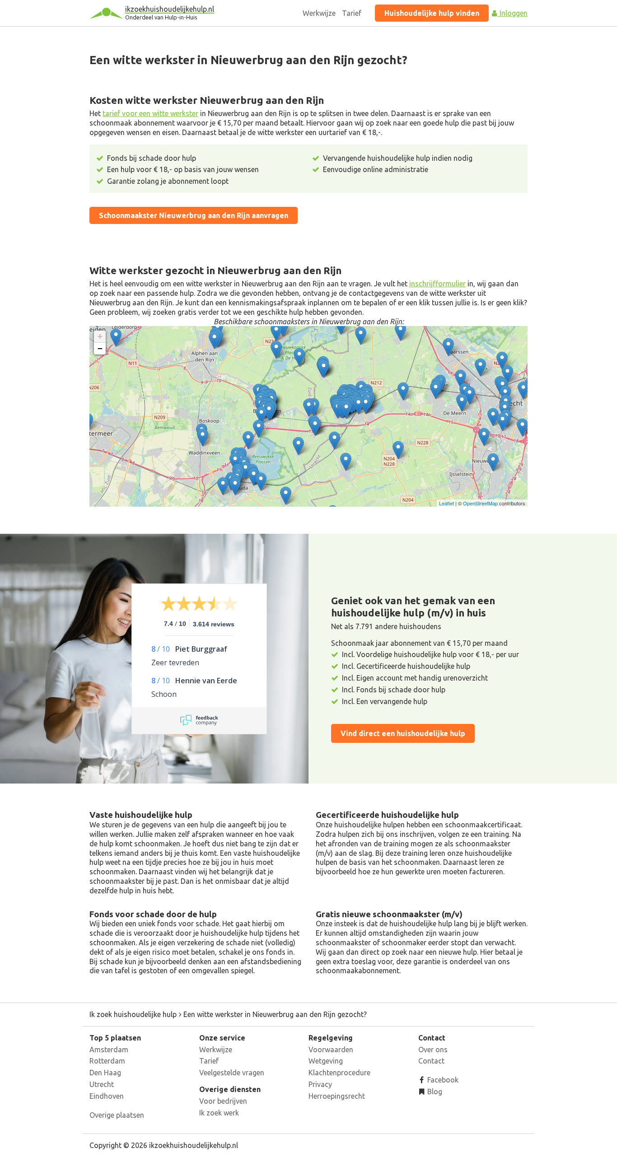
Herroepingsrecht (336, 1096)
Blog (433, 1091)
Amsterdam (108, 1049)
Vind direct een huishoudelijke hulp (403, 733)
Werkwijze (319, 13)
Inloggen (513, 13)
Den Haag (105, 1072)
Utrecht (101, 1084)
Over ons (433, 1049)
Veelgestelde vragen (231, 1072)
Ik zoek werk (219, 1113)
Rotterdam (107, 1061)
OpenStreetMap (480, 503)
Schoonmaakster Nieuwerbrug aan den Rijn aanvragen (193, 215)
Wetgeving (325, 1061)
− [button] (100, 348)
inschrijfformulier (437, 284)
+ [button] (100, 336)
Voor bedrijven (223, 1101)
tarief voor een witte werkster (150, 113)
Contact (431, 1061)
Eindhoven (106, 1096)
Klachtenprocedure (339, 1072)
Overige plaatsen (116, 1115)
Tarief (351, 13)
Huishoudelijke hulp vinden (431, 13)
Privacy (320, 1084)
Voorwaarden (330, 1049)
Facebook (441, 1080)
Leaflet (446, 503)
